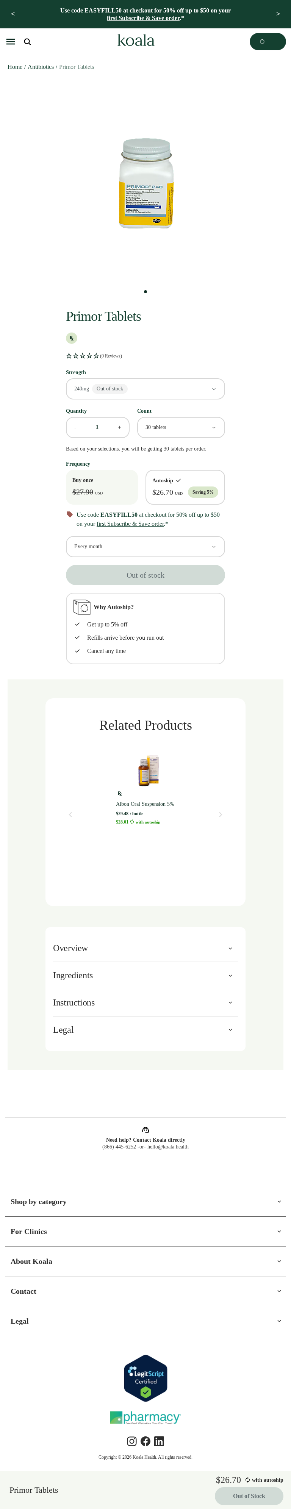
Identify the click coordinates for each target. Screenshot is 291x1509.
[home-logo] (135, 42)
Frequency (80, 463)
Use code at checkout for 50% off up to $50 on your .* (145, 14)
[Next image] (220, 814)
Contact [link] (26, 1291)
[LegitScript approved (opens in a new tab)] (145, 1378)
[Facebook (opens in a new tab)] (145, 1441)
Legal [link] (20, 1321)
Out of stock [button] (145, 574)
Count (145, 410)
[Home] (135, 42)
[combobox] (145, 388)
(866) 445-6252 (117, 1147)
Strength (78, 372)
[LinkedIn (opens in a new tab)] (159, 1441)
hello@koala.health (169, 1147)
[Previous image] (70, 814)
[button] (10, 41)
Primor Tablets (86, 66)
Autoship (160, 480)
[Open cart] (268, 41)
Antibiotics (45, 66)
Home (15, 66)
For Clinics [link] (29, 1231)
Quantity (77, 410)
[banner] (145, 14)
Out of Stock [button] (247, 1496)
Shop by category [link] (42, 1201)
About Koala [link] (32, 1261)
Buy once (83, 480)
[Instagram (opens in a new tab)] (132, 1441)
